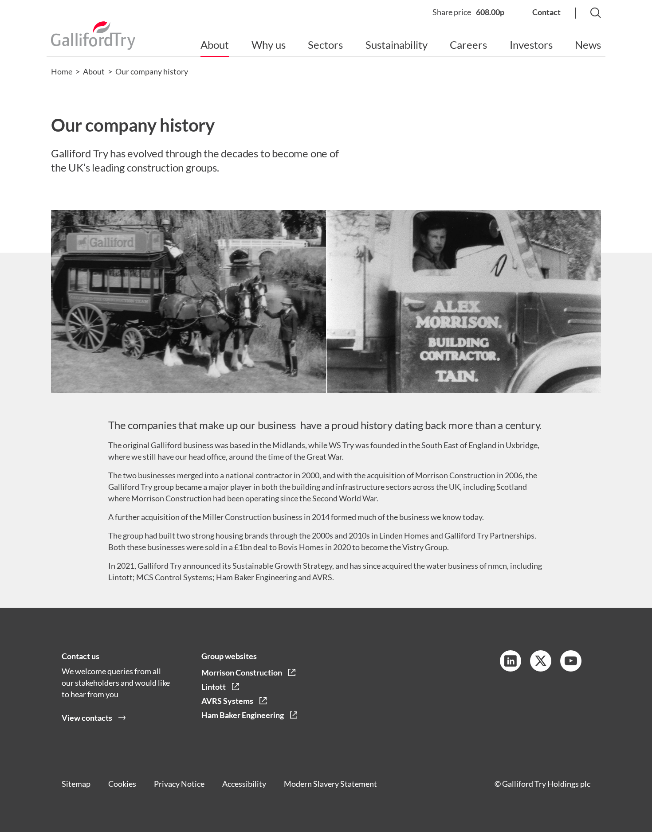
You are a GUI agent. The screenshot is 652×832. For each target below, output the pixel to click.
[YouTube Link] (570, 661)
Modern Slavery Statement (330, 784)
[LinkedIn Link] (510, 661)
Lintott (213, 686)
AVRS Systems (227, 701)
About (214, 44)
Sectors (325, 44)
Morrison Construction (241, 672)
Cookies (122, 784)
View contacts (87, 718)
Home (61, 71)
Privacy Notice (179, 784)
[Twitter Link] (540, 661)
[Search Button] (587, 13)
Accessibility (244, 784)
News (588, 44)
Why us (268, 44)
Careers (468, 44)
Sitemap (76, 784)
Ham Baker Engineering (242, 715)
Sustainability (396, 44)
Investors (531, 44)
